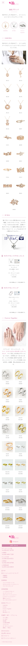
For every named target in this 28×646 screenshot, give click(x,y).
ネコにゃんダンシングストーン (11, 584)
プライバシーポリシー (9, 638)
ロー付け (5, 619)
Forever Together (7, 608)
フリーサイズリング (8, 586)
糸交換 (4, 621)
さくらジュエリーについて (11, 573)
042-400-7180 (9, 554)
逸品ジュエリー (7, 598)
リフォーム (6, 624)
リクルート (6, 635)
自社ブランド (7, 603)
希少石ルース (6, 612)
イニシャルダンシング (8, 582)
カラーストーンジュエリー (10, 594)
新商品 (5, 580)
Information (6, 630)
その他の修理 (6, 622)
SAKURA (5, 605)
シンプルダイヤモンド (8, 591)
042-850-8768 (9, 563)
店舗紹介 (5, 575)
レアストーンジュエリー (9, 596)
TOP (4, 570)
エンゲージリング (7, 593)
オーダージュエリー (8, 626)
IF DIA (4, 607)
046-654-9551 (9, 558)
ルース (4, 610)
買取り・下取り (7, 627)
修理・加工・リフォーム (10, 615)
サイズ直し (6, 617)
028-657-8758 (9, 550)
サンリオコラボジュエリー (10, 600)
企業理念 (5, 577)
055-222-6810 (9, 567)
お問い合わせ (7, 633)
